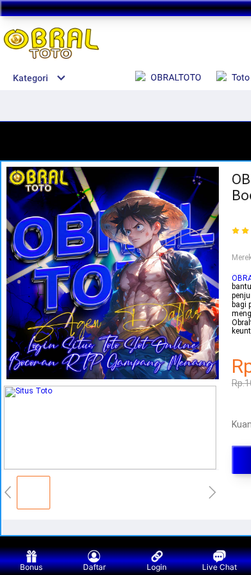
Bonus (31, 567)
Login (157, 567)
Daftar (94, 567)
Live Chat (219, 567)
